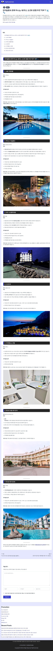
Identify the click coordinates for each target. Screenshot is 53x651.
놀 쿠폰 (2, 620)
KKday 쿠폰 (3, 618)
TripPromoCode (9, 2)
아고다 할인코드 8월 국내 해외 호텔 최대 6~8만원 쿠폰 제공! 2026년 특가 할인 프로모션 (19, 632)
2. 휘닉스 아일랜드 (9, 39)
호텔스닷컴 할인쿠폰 (5, 614)
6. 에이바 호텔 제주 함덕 (10, 48)
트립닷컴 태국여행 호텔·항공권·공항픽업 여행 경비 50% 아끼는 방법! (14, 628)
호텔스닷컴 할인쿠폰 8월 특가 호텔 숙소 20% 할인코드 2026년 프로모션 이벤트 (17, 634)
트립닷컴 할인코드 (4, 612)
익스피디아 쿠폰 (4, 616)
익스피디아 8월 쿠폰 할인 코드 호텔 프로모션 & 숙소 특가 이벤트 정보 (16, 637)
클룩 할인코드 (4, 622)
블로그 (7, 7)
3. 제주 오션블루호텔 (9, 41)
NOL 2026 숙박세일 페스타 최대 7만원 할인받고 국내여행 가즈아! (15, 630)
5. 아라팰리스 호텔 (9, 46)
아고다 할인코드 (4, 609)
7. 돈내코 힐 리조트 (9, 50)
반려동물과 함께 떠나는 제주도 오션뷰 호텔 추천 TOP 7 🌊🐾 (17, 35)
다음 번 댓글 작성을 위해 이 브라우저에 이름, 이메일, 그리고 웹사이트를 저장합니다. (20, 593)
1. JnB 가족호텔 (8, 37)
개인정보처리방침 (29, 645)
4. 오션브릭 (7, 44)
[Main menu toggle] (50, 2)
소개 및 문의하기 (23, 645)
